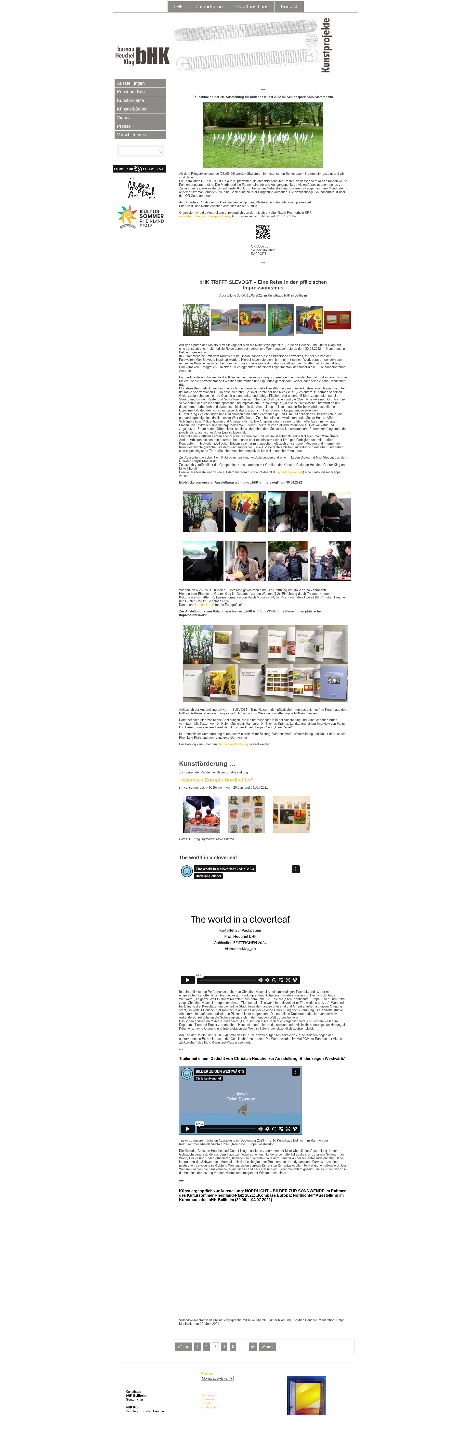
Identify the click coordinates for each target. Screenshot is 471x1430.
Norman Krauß (204, 605)
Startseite (207, 1395)
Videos (124, 117)
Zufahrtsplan (209, 6)
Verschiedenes (131, 134)
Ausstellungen (131, 83)
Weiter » (268, 1347)
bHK (178, 6)
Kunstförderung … (207, 763)
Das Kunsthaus (251, 6)
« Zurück (183, 1347)
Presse (124, 126)
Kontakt (289, 6)
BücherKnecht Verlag (233, 744)
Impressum (209, 1399)
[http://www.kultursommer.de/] (140, 217)
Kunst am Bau (131, 91)
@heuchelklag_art (290, 472)
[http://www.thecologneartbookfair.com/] (140, 188)
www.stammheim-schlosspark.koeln (204, 216)
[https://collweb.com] (139, 171)
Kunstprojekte (130, 100)
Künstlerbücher (132, 109)
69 (253, 1347)
